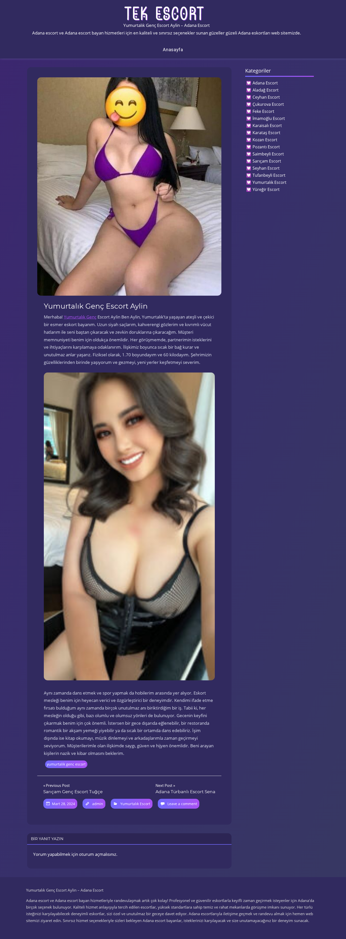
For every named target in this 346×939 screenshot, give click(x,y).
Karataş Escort (266, 132)
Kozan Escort (265, 140)
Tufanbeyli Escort (269, 175)
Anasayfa (173, 49)
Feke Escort (263, 111)
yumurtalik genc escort (66, 764)
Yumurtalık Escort (135, 803)
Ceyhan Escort (266, 97)
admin (97, 803)
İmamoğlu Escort (269, 118)
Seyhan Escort (266, 168)
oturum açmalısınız (97, 854)
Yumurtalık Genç (80, 317)
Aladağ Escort (266, 90)
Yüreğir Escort (266, 189)
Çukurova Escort (268, 104)
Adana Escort (265, 83)
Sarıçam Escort (267, 161)
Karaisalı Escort (267, 125)
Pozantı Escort (266, 147)
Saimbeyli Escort (268, 154)
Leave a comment (182, 803)
